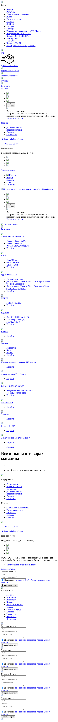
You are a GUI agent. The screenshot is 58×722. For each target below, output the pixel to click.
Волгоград (11, 600)
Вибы (9, 17)
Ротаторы (10, 12)
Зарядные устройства (16, 393)
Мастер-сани (12, 38)
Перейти (10, 248)
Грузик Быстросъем (15, 279)
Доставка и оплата (9, 65)
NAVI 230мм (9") (14, 322)
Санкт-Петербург (14, 609)
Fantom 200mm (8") (15, 243)
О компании (12, 484)
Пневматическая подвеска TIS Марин (23, 31)
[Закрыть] (2, 588)
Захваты (10, 41)
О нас (3, 53)
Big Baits (10, 24)
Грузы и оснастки (14, 510)
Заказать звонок (8, 170)
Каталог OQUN (13, 43)
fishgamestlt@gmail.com (12, 139)
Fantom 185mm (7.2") (15, 241)
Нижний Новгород (15, 604)
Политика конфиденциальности (21, 565)
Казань (9, 602)
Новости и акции (14, 486)
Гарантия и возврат (10, 70)
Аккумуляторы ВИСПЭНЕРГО (20, 390)
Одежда (10, 29)
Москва (4, 88)
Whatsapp (5, 569)
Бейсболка (11, 348)
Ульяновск (11, 614)
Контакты (5, 86)
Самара (9, 607)
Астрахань (11, 597)
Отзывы (4, 81)
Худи (8, 350)
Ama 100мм (11, 260)
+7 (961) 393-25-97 (9, 144)
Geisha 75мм (12, 265)
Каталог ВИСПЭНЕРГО (17, 36)
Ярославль (11, 619)
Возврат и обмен (14, 130)
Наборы (10, 26)
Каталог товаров (11, 224)
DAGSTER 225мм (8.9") (17, 317)
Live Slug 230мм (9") (15, 319)
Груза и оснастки (14, 19)
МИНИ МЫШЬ (13, 303)
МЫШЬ (10, 21)
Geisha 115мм (12, 262)
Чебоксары (11, 616)
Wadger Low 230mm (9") (17, 246)
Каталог (13, 175)
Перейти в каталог (15, 118)
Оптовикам (11, 135)
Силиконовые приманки (17, 14)
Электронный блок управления (20, 45)
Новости (10, 180)
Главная (10, 447)
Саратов (10, 612)
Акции (9, 9)
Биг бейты (11, 512)
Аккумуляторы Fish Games (18, 33)
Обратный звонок (9, 76)
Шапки (9, 352)
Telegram (14, 569)
